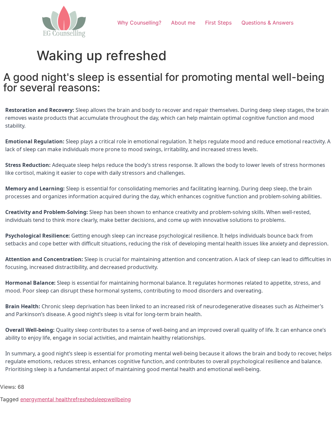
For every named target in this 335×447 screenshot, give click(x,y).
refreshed (82, 399)
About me (183, 22)
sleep (100, 399)
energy (28, 399)
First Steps (218, 22)
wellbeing (119, 399)
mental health (54, 399)
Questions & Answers (267, 22)
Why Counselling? (139, 22)
